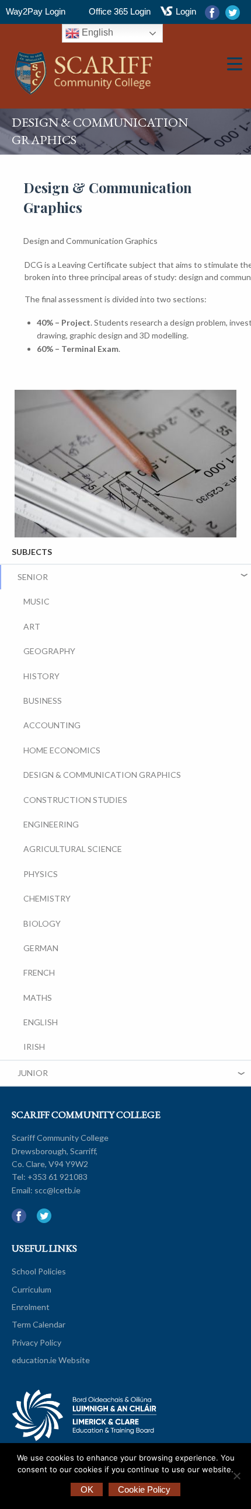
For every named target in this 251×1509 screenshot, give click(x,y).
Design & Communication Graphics (102, 775)
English (96, 32)
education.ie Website (51, 1360)
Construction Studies (75, 800)
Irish (34, 1047)
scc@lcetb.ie (57, 1190)
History (41, 676)
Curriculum (31, 1289)
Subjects (32, 552)
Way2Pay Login (35, 11)
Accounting (52, 725)
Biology (42, 923)
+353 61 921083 (57, 1177)
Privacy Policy (36, 1342)
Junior (33, 1073)
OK (87, 1489)
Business (42, 700)
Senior (33, 577)
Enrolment (31, 1307)
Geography (49, 651)
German (40, 948)
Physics (40, 874)
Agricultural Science (72, 849)
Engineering (51, 824)
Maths (37, 997)
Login (186, 11)
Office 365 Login (120, 11)
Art (31, 626)
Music (36, 601)
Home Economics (61, 750)
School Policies (39, 1271)
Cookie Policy (144, 1489)
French (39, 972)
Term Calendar (38, 1324)
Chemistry (47, 898)
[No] (236, 1476)
